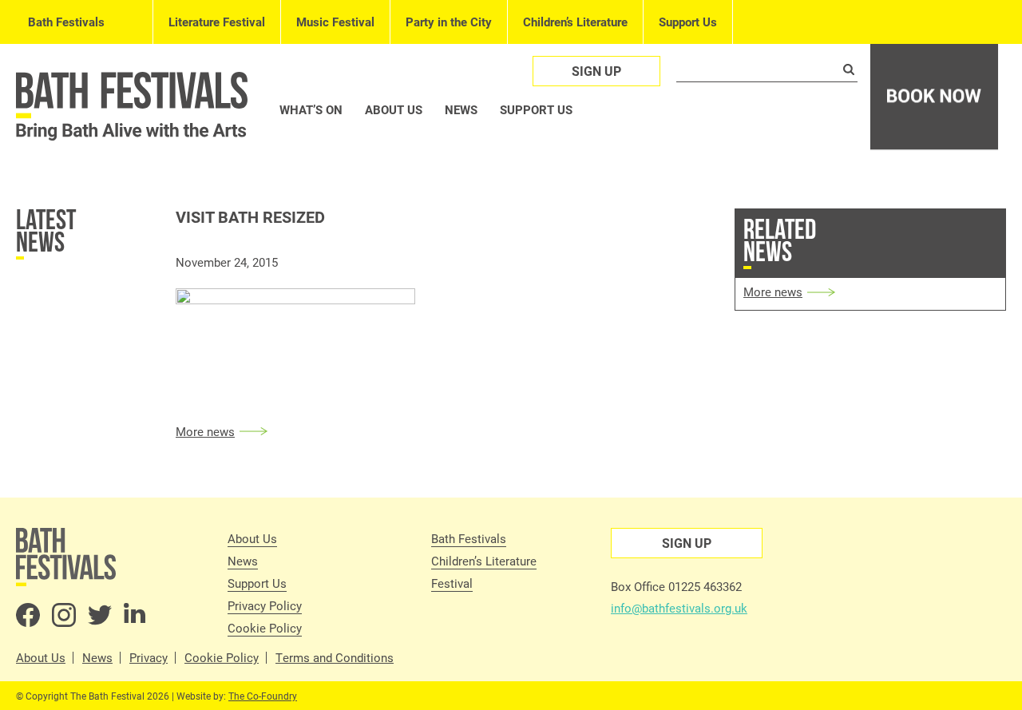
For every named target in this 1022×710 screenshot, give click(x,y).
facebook (28, 615)
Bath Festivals (66, 22)
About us (393, 109)
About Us (252, 538)
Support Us (688, 22)
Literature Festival (216, 22)
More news (205, 431)
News (461, 109)
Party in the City (449, 22)
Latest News (46, 230)
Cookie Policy (265, 628)
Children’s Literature (575, 22)
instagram (64, 615)
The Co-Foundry (262, 695)
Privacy (148, 658)
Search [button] (848, 69)
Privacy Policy (265, 605)
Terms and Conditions (334, 658)
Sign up (596, 70)
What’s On (311, 109)
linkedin (136, 615)
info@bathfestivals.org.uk (679, 608)
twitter (100, 615)
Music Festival (335, 22)
